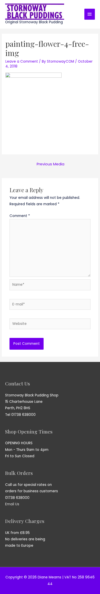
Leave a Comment (21, 61)
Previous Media (50, 164)
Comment (19, 215)
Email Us (12, 504)
